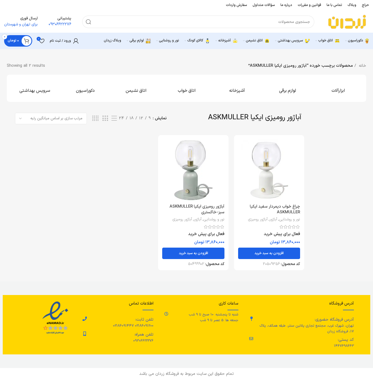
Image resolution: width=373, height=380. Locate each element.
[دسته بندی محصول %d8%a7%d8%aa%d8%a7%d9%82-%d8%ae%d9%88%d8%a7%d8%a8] (186, 88)
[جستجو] (88, 22)
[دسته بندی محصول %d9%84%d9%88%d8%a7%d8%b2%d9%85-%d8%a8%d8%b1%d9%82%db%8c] (287, 88)
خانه (361, 66)
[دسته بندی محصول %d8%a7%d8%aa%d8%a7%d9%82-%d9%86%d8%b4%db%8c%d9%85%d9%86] (135, 88)
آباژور (273, 219)
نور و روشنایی (289, 219)
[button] (269, 253)
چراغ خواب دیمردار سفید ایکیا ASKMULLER (275, 209)
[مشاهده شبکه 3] (105, 119)
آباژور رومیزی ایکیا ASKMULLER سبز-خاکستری (197, 209)
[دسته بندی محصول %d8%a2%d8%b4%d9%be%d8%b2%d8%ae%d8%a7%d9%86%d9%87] (237, 88)
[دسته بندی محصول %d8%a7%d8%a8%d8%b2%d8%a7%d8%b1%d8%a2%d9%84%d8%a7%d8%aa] (338, 88)
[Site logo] (347, 22)
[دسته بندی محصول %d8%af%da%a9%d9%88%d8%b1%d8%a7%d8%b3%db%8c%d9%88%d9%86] (85, 88)
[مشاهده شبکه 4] (95, 119)
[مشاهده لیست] (114, 119)
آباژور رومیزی (258, 219)
